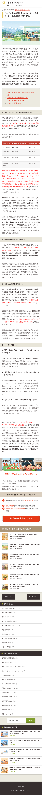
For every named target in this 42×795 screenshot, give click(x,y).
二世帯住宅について (9, 701)
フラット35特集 (8, 647)
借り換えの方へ (8, 634)
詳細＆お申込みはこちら (22, 518)
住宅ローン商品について (22, 10)
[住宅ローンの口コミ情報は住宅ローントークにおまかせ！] (12, 4)
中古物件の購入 (8, 675)
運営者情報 (21, 786)
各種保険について (8, 709)
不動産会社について (9, 692)
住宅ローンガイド (8, 612)
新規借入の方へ (8, 630)
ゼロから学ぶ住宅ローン (10, 608)
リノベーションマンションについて (13, 671)
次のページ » (33, 597)
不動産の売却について (10, 688)
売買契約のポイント (9, 697)
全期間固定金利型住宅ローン (17, 98)
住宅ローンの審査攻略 (10, 638)
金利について (7, 643)
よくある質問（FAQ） (15, 103)
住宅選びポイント (8, 662)
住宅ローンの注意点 (9, 621)
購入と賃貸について (9, 684)
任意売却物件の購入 (9, 705)
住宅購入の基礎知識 (10, 658)
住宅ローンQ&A (8, 617)
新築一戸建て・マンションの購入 (13, 666)
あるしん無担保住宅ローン (16, 100)
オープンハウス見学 (9, 679)
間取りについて (7, 714)
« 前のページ (8, 597)
